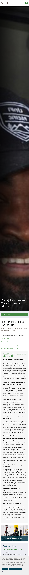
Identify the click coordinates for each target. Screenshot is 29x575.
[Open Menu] (26, 3)
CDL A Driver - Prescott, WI (12, 549)
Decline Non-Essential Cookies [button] (15, 569)
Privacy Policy (22, 562)
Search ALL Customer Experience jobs (10, 341)
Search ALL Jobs (5, 338)
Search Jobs (6, 314)
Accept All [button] (5, 569)
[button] (7, 572)
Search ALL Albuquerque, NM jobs (9, 348)
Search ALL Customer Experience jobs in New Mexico (13, 345)
